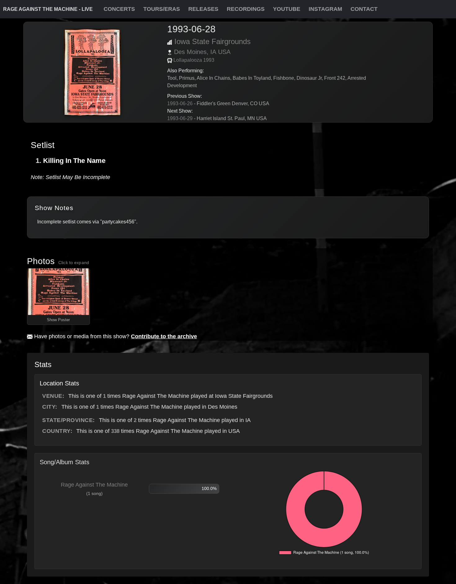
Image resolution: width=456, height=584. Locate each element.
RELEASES (203, 9)
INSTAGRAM (325, 9)
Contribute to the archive (164, 336)
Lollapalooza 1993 (193, 60)
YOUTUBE (286, 9)
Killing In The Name (74, 160)
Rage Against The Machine (94, 485)
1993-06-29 (180, 118)
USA (224, 51)
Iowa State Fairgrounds (212, 41)
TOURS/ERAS (161, 9)
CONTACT (364, 9)
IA (213, 51)
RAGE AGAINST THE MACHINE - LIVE (48, 9)
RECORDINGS (246, 9)
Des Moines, (191, 51)
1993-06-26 (180, 103)
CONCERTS (119, 9)
